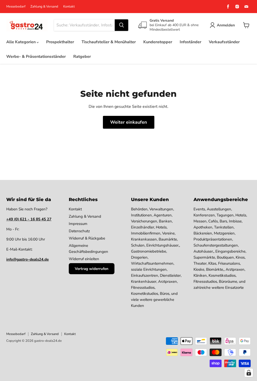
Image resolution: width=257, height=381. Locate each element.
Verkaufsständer (224, 42)
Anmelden (226, 25)
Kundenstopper (157, 42)
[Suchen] (121, 25)
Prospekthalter (60, 42)
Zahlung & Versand (44, 7)
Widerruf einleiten (84, 258)
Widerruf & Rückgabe (87, 238)
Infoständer (190, 42)
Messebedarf (15, 7)
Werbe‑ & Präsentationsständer (36, 56)
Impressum (78, 223)
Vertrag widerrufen (91, 268)
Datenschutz (79, 230)
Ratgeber (82, 56)
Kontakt (69, 7)
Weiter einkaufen (128, 122)
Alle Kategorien (21, 42)
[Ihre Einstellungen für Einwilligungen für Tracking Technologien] (248, 372)
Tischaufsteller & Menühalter (109, 42)
